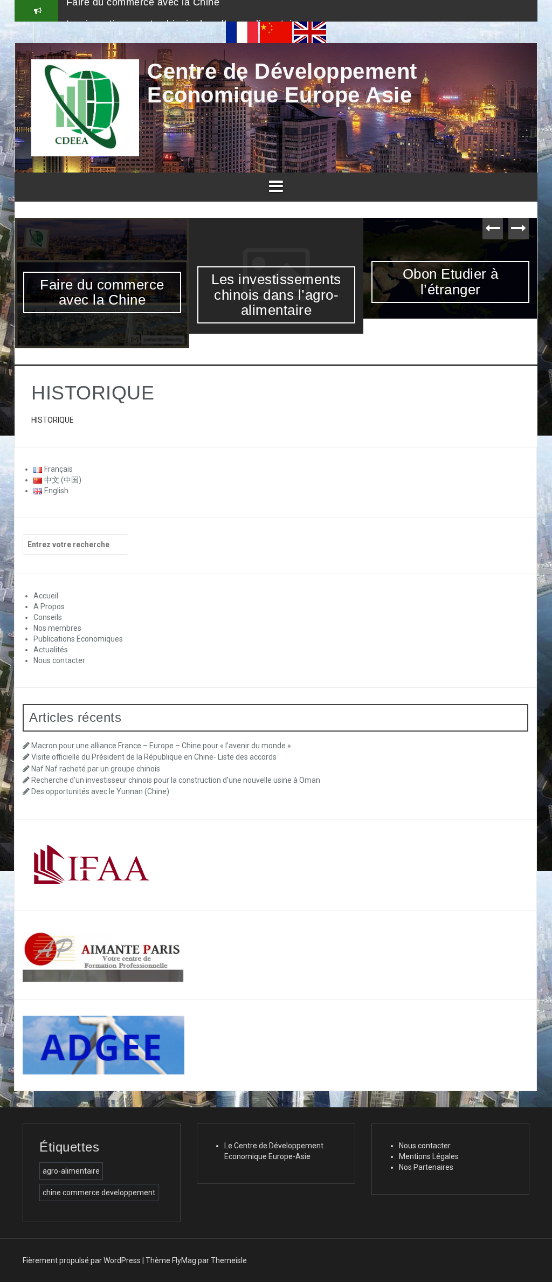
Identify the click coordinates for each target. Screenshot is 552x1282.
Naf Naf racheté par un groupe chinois (95, 768)
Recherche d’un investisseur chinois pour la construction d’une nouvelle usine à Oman (175, 780)
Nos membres (57, 628)
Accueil (45, 595)
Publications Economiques (78, 639)
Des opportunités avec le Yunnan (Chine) (100, 791)
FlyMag (184, 1260)
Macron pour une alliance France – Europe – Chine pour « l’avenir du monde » (161, 745)
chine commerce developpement (99, 1192)
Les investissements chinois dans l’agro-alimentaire (183, 10)
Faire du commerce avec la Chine (102, 292)
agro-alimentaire (71, 1171)
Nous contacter (59, 660)
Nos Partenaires (426, 1167)
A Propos (49, 606)
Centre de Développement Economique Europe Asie (282, 83)
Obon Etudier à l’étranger (451, 282)
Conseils (47, 617)
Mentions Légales (429, 1156)
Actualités (50, 649)
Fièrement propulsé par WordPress (82, 1260)
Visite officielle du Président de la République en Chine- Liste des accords (154, 757)
